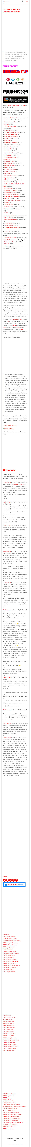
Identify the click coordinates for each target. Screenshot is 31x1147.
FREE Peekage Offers (9, 1050)
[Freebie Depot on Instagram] (16, 881)
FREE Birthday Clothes (9, 1034)
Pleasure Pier (8, 207)
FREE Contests (7, 1015)
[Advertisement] (15, 31)
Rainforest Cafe (8, 209)
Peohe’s (6, 202)
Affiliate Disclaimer (9, 1138)
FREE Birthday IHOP (8, 1036)
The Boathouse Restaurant (12, 132)
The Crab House (9, 147)
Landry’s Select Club (13, 105)
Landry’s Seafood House (11, 176)
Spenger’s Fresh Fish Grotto (12, 227)
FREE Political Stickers (9, 1094)
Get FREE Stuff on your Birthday (12, 941)
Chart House (8, 151)
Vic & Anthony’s (8, 242)
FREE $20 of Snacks (8, 1032)
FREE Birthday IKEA (8, 970)
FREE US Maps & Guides (9, 951)
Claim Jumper (8, 155)
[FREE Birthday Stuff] (15, 102)
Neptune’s (7, 198)
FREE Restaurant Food (9, 1102)
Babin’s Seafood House (10, 122)
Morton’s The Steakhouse (11, 194)
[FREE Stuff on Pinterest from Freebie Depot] (13, 881)
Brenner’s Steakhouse (10, 134)
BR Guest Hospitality (10, 126)
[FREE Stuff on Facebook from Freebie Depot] (7, 881)
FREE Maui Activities (8, 1025)
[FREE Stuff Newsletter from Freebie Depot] (10, 881)
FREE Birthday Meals (8, 957)
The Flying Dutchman (10, 157)
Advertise (17, 1138)
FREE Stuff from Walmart (10, 945)
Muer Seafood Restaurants (12, 196)
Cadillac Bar (7, 140)
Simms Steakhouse (9, 225)
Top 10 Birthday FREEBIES (10, 1125)
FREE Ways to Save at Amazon (11, 1104)
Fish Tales (7, 159)
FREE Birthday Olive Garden (10, 961)
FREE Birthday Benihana (9, 959)
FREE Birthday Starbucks (10, 963)
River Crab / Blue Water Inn (12, 215)
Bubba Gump (8, 130)
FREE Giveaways (7, 1098)
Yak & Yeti (7, 246)
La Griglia (7, 173)
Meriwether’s (8, 188)
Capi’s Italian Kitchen (10, 153)
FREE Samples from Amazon (11, 953)
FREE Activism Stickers (9, 1127)
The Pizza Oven (8, 204)
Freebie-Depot (7, 482)
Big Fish (6, 124)
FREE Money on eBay (9, 947)
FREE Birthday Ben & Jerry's (10, 1046)
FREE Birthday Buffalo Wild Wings (12, 1114)
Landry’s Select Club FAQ (10, 425)
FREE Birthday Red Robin (10, 1038)
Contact (14, 1140)
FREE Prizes (6, 934)
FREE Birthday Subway (9, 1042)
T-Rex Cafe (7, 231)
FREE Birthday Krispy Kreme (11, 1112)
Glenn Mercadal (7, 724)
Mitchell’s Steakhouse (10, 192)
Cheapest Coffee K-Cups (10, 939)
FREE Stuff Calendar (8, 1023)
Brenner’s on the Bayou (11, 136)
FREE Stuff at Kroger (8, 1021)
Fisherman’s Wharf (9, 161)
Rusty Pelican (8, 217)
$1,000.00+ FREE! (7, 1019)
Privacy (22, 1138)
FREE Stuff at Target (8, 1100)
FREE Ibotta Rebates (8, 1129)
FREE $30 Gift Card (8, 1030)
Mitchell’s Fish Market (10, 190)
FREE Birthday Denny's (9, 967)
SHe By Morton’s (9, 223)
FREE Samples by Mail (9, 1027)
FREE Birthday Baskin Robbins (11, 1116)
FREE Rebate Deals (8, 949)
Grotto (6, 167)
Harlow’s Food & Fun (10, 169)
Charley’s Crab (8, 149)
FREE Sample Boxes (8, 1096)
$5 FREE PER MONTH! (9, 1110)
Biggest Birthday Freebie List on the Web (14, 1106)
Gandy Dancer (8, 163)
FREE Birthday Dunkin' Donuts (11, 965)
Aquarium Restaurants (10, 118)
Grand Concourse (9, 165)
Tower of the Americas (10, 238)
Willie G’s (6, 244)
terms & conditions (18, 484)
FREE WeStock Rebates (9, 1048)
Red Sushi (7, 213)
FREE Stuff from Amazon (10, 1108)
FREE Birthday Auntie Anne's (11, 1040)
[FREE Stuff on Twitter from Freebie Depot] (4, 881)
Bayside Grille (8, 138)
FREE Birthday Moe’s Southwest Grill (13, 1123)
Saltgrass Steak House (10, 219)
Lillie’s (6, 180)
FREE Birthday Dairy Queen (10, 1120)
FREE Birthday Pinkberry (10, 1044)
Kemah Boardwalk (9, 171)
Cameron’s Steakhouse (11, 142)
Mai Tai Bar (7, 182)
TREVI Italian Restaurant (11, 240)
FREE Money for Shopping (10, 943)
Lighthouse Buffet (9, 178)
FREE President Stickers (9, 1017)
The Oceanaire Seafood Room (12, 200)
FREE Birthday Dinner (9, 955)
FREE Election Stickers (9, 936)
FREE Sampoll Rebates (9, 972)
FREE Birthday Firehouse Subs (11, 1118)
